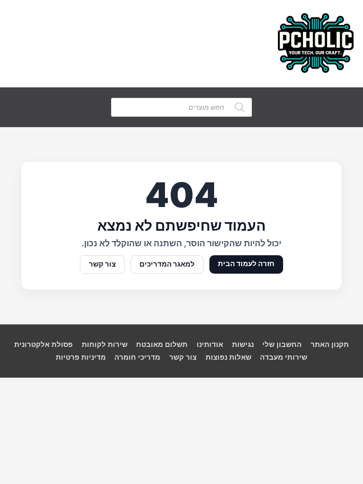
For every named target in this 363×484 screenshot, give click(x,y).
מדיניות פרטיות (81, 357)
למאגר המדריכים (167, 264)
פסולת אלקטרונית (43, 344)
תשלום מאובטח (162, 344)
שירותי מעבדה (283, 357)
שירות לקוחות (105, 344)
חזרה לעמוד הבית (246, 263)
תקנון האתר (330, 344)
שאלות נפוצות (228, 357)
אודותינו (210, 344)
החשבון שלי (282, 344)
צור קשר (102, 264)
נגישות (243, 344)
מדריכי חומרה (137, 357)
